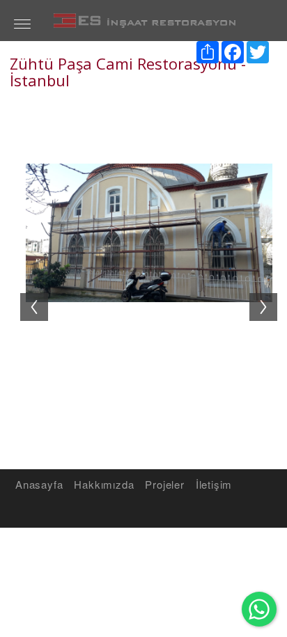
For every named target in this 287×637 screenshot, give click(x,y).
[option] (148, 299)
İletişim (214, 484)
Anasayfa (39, 484)
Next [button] (270, 293)
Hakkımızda (104, 484)
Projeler (164, 484)
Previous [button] (27, 293)
